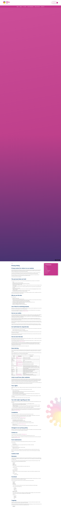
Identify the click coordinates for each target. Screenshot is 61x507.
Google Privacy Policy (18, 358)
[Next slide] (59, 260)
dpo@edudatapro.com (24, 434)
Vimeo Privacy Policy (18, 374)
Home (12, 263)
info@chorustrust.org (17, 410)
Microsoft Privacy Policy (19, 361)
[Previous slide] (55, 260)
